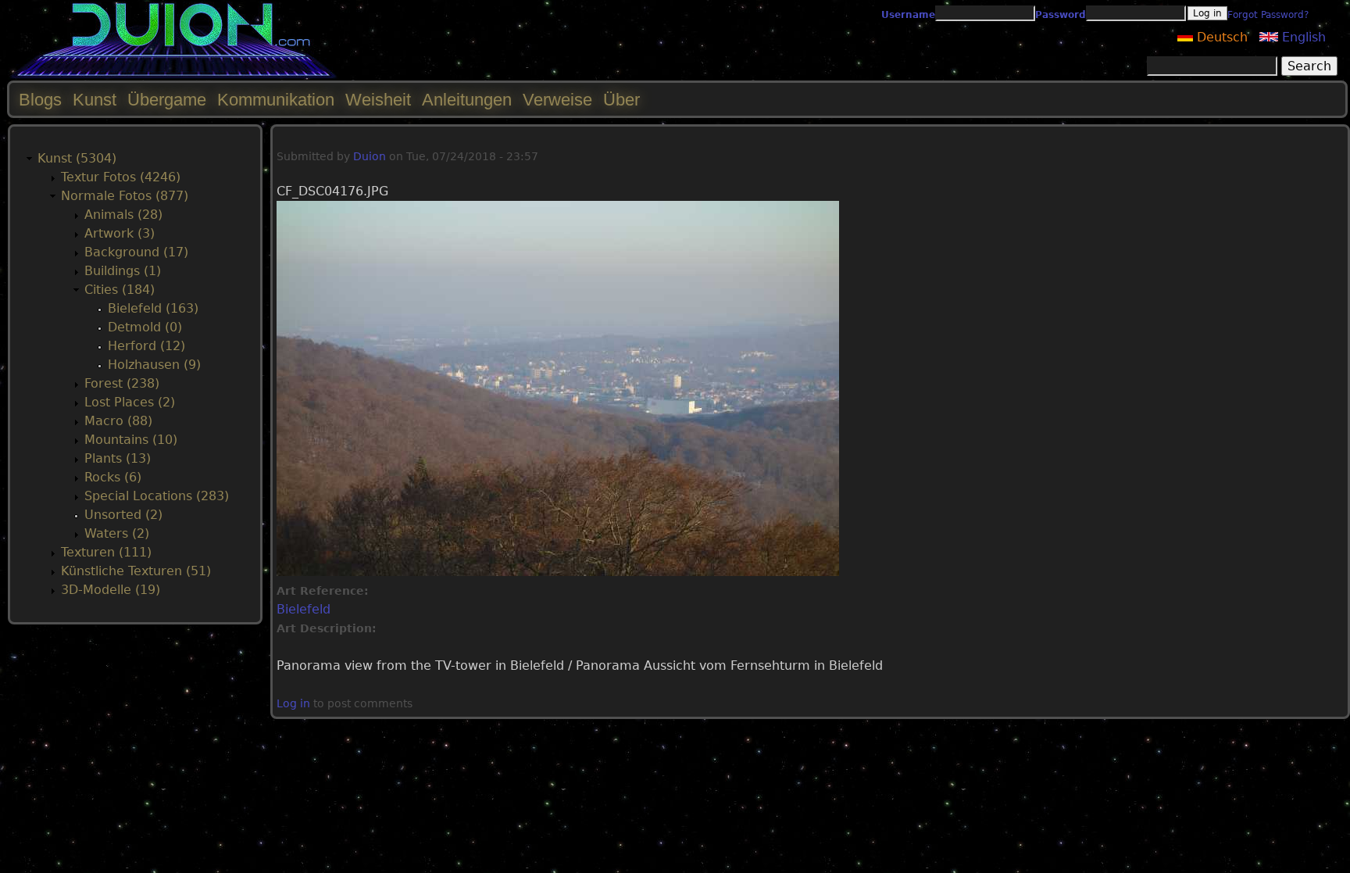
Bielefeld (303, 609)
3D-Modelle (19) (110, 589)
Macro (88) (118, 420)
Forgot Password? (1268, 14)
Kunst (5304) (77, 158)
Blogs (40, 99)
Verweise (557, 99)
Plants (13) (117, 458)
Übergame (166, 99)
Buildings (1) (122, 270)
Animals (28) (123, 214)
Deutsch (1220, 37)
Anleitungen (467, 99)
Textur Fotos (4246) (120, 177)
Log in (293, 703)
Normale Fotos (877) (124, 195)
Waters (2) (116, 533)
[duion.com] (174, 75)
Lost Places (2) (129, 402)
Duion (369, 156)
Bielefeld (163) (153, 308)
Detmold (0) (145, 327)
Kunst (94, 99)
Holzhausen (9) (154, 364)
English (1302, 37)
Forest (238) (121, 383)
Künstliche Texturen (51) (136, 571)
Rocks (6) (112, 477)
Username (908, 14)
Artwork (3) (119, 233)
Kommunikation (275, 99)
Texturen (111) (106, 552)
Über (621, 99)
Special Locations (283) (156, 495)
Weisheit (378, 99)
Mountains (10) (130, 439)
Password (1060, 14)
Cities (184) (119, 289)
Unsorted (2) (123, 514)
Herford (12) (146, 345)
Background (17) (136, 252)
